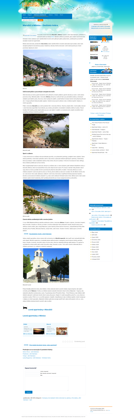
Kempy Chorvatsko (68, 416)
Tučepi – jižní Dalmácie (29, 356)
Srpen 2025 (95, 237)
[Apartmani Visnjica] (39, 331)
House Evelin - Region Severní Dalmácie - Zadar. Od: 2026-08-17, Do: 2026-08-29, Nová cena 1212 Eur (101, 85)
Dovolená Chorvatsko (56, 416)
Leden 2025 (95, 254)
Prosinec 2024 (96, 256)
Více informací (28, 334)
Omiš (52, 36)
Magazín (30, 14)
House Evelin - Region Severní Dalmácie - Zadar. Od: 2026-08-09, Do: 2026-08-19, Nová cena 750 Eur (101, 90)
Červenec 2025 (96, 239)
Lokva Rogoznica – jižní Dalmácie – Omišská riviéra (37, 358)
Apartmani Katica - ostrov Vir (100, 127)
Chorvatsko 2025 (100, 408)
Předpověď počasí (43, 416)
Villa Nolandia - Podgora (98, 129)
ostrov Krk (83, 416)
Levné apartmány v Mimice (34, 316)
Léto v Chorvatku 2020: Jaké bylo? (101, 211)
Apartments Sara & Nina (53, 324)
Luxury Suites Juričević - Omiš (100, 150)
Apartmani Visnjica (28, 324)
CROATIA (62, 416)
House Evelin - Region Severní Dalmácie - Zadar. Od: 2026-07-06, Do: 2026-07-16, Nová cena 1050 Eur (101, 106)
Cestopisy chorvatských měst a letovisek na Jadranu (56, 398)
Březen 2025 (95, 249)
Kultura (50, 14)
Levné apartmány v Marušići (40, 310)
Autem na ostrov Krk (97, 225)
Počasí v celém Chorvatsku (98, 113)
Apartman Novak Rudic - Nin (99, 152)
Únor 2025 (95, 252)
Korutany (49, 416)
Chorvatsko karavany (77, 416)
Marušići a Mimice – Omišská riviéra (40, 25)
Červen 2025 (95, 242)
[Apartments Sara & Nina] (62, 331)
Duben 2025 (95, 247)
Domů (24, 14)
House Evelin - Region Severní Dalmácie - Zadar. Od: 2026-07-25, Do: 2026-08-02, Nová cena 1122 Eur (101, 96)
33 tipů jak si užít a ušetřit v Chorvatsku (100, 26)
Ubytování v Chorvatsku (28, 17)
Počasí (56, 14)
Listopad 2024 (96, 259)
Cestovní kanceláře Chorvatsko (31, 416)
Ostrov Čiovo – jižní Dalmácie (31, 352)
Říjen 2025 (95, 232)
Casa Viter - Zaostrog (98, 147)
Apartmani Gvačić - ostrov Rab (100, 132)
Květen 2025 (95, 244)
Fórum (61, 14)
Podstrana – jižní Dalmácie (30, 354)
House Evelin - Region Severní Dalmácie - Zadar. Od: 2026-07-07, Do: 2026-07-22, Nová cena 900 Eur (101, 101)
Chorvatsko (74, 398)
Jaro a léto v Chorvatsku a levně (100, 215)
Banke (38, 416)
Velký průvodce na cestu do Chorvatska (100, 28)
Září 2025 (94, 235)
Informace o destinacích (40, 14)
